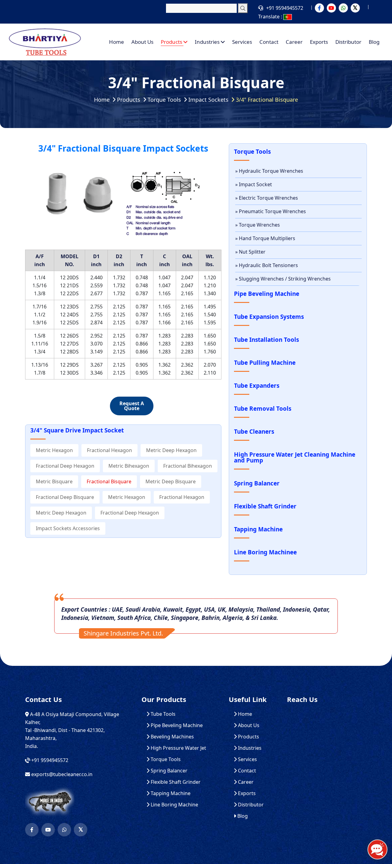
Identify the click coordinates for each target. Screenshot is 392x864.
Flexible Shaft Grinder (175, 782)
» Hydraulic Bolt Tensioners (266, 265)
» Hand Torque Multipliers (265, 238)
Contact (268, 41)
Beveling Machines (171, 737)
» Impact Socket (253, 184)
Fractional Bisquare (109, 481)
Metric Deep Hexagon (171, 450)
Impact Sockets (208, 99)
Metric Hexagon (54, 450)
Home (116, 41)
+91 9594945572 (284, 8)
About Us (142, 41)
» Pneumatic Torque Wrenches (270, 211)
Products (172, 41)
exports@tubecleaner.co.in (61, 774)
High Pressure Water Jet (177, 748)
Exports (319, 41)
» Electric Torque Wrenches (266, 197)
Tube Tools (162, 714)
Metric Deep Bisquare (170, 481)
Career (294, 41)
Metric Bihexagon (128, 465)
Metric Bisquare (54, 481)
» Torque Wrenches (257, 224)
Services (242, 41)
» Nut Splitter (250, 251)
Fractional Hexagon (109, 450)
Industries (208, 41)
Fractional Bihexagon (187, 465)
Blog (374, 41)
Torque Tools (164, 99)
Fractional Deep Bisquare (65, 497)
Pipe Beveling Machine (176, 725)
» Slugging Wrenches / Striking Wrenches (283, 278)
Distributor (348, 41)
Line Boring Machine (173, 805)
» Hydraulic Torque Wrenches (269, 171)
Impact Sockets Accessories (68, 528)
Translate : (270, 16)
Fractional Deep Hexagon (65, 465)
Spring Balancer (168, 771)
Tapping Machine (169, 793)
